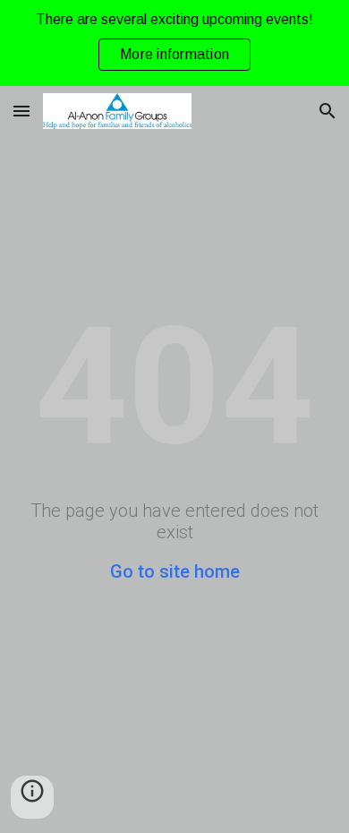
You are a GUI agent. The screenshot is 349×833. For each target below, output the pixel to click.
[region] (174, 43)
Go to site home (175, 571)
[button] (21, 110)
